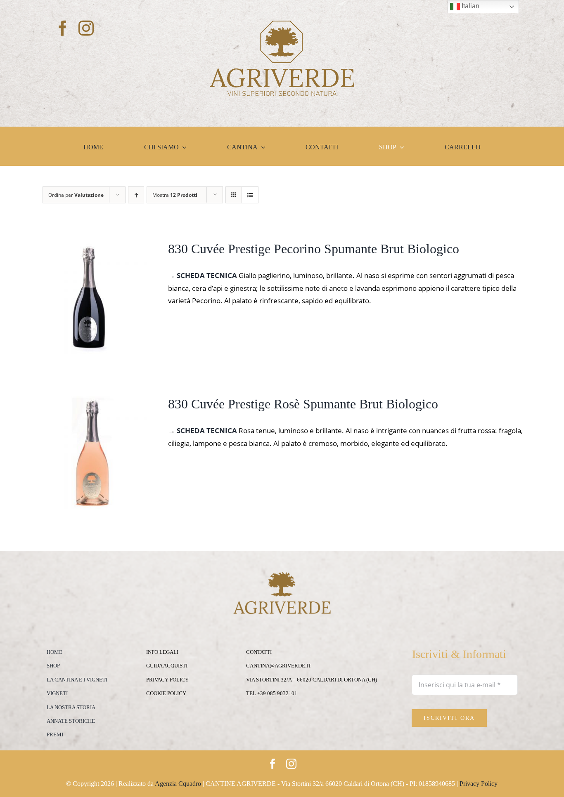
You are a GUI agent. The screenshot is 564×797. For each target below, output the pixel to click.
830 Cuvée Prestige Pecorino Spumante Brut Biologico (313, 248)
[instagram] (86, 28)
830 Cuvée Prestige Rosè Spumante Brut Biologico (303, 403)
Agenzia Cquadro (178, 783)
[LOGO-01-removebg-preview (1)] (282, 24)
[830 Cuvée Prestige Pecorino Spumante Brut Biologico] (91, 246)
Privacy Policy (479, 783)
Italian (469, 5)
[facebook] (62, 28)
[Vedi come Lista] (250, 195)
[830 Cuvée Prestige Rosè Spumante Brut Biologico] (91, 401)
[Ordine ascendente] (136, 194)
